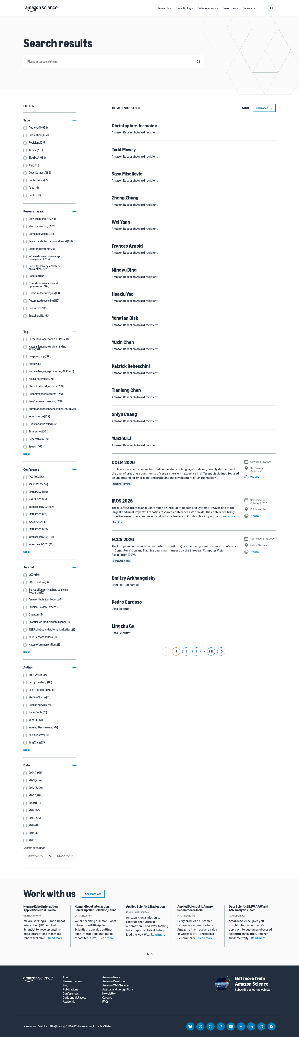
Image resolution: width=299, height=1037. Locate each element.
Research (163, 8)
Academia (69, 1001)
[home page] (41, 7)
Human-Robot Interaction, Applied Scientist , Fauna (40, 908)
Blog (65, 985)
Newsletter (109, 993)
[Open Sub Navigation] (171, 8)
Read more (228, 516)
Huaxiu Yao (122, 294)
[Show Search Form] (271, 8)
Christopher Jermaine (134, 125)
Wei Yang (121, 222)
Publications (70, 989)
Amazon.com (29, 1026)
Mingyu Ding (124, 270)
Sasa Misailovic (127, 174)
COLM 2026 (123, 462)
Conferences (71, 993)
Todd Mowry (124, 149)
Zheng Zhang (125, 197)
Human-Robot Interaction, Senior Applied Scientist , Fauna (95, 908)
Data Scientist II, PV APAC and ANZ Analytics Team (248, 908)
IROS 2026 (122, 501)
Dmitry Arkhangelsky (134, 578)
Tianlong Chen (126, 390)
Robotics (117, 522)
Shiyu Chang (124, 414)
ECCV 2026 (123, 539)
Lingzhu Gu (123, 626)
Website (254, 477)
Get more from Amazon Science (251, 980)
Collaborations (207, 8)
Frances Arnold (127, 246)
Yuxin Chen (123, 342)
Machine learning (121, 483)
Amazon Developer (114, 981)
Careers (247, 8)
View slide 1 (148, 954)
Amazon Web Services (116, 985)
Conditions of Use (46, 1026)
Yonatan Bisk (125, 318)
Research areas (72, 981)
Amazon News (111, 977)
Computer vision (121, 560)
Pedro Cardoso (127, 602)
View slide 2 (152, 954)
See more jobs (93, 894)
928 (211, 651)
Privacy (60, 1026)
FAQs (105, 1001)
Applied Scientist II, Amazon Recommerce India (195, 908)
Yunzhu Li (121, 438)
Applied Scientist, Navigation (145, 906)
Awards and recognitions (118, 989)
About (67, 977)
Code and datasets (74, 997)
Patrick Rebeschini (131, 366)
